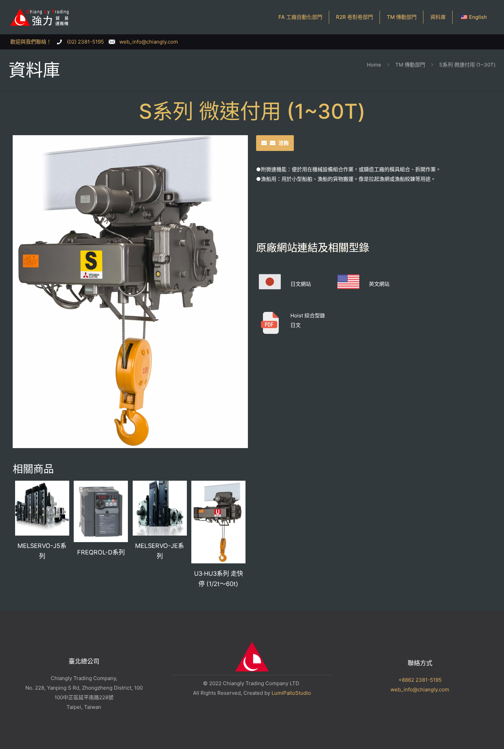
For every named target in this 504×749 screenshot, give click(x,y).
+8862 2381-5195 (420, 680)
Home (374, 64)
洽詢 (283, 143)
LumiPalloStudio (291, 693)
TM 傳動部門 (410, 64)
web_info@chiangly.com (420, 689)
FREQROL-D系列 (101, 552)
